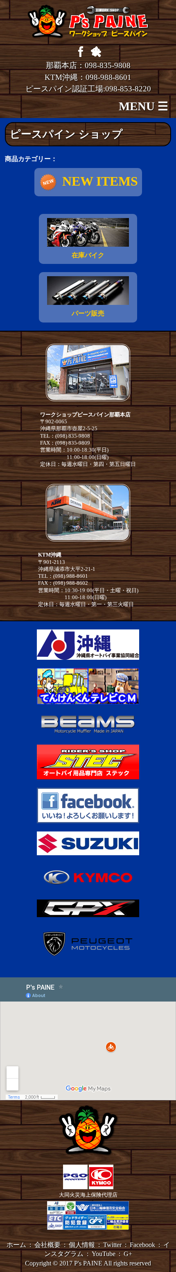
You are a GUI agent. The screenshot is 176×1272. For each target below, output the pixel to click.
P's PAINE (88, 1263)
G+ (128, 1253)
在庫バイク (88, 255)
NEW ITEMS (100, 181)
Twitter (112, 1244)
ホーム (16, 1244)
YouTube (103, 1253)
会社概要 (47, 1244)
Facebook (142, 1244)
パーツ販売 (88, 313)
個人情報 (82, 1244)
